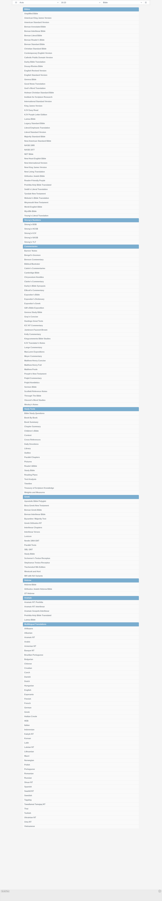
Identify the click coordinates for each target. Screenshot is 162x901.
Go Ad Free (5, 891)
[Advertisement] (81, 865)
